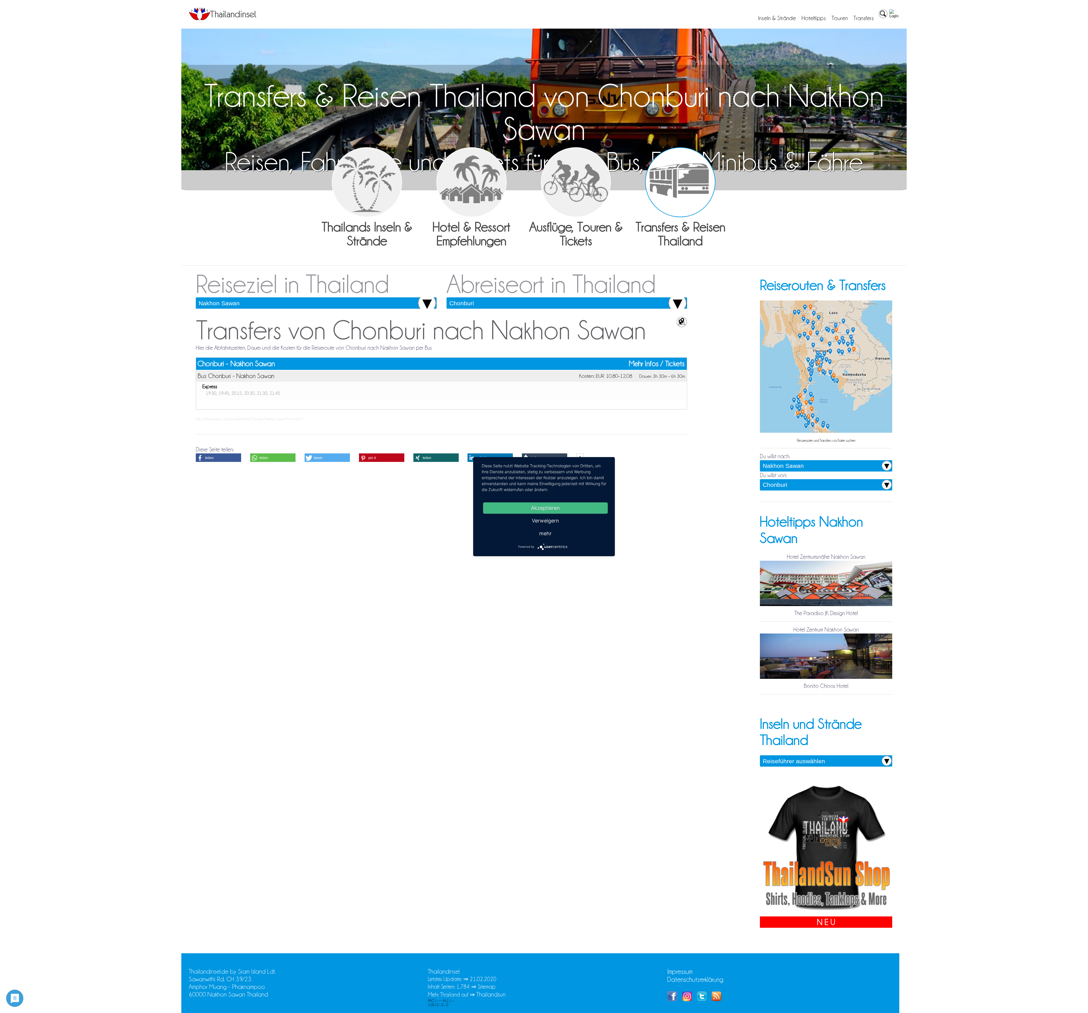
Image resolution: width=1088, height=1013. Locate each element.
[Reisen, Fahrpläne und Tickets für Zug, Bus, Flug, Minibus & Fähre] (680, 182)
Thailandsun (490, 994)
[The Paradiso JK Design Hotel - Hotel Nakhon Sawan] (826, 605)
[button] (218, 457)
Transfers (863, 18)
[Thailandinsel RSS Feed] (716, 999)
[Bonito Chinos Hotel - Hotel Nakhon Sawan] (826, 678)
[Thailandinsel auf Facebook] (672, 999)
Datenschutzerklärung (695, 979)
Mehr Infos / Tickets (657, 364)
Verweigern (545, 520)
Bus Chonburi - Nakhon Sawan (236, 375)
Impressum (679, 971)
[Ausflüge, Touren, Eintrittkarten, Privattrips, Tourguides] (576, 182)
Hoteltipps (814, 18)
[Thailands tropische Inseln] (223, 18)
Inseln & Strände (777, 18)
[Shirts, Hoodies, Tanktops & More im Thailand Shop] (826, 912)
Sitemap (487, 986)
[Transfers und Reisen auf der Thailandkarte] (826, 432)
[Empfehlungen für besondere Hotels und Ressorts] (471, 182)
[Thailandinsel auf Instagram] (687, 999)
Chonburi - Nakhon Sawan (236, 364)
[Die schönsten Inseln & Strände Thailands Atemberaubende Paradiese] (367, 182)
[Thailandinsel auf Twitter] (702, 999)
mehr (545, 533)
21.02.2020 (483, 979)
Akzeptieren (545, 508)
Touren (840, 18)
